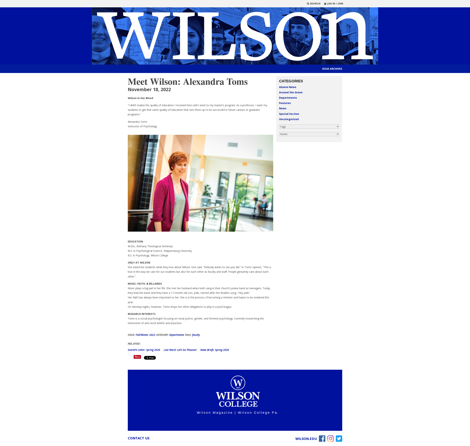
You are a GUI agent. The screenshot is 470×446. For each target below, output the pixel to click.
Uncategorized (289, 119)
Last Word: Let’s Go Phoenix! (180, 350)
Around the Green (291, 92)
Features (285, 103)
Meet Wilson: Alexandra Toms (188, 81)
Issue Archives (332, 68)
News (282, 108)
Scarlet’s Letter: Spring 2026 (144, 350)
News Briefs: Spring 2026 (214, 350)
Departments (288, 97)
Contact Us (138, 438)
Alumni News (287, 87)
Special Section (289, 114)
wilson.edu (306, 438)
